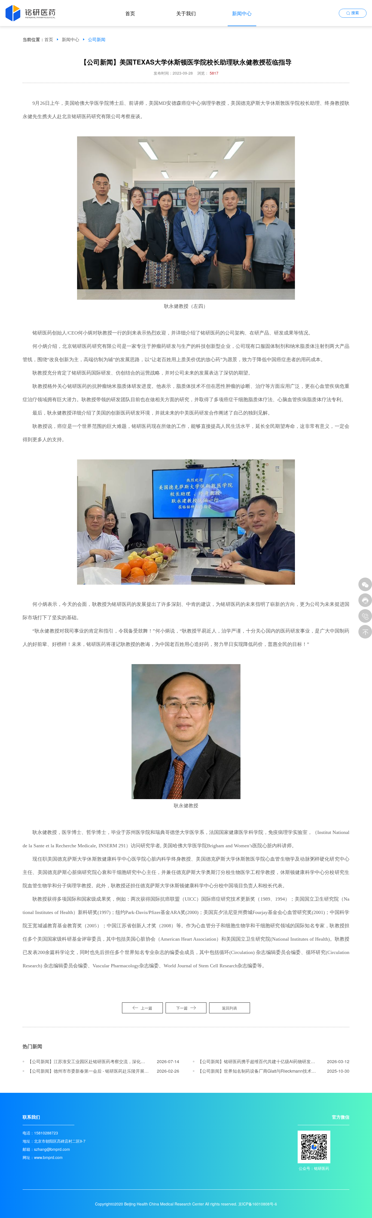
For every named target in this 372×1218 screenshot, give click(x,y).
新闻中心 (242, 13)
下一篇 (182, 1008)
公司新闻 (96, 39)
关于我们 (186, 13)
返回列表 (229, 1008)
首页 (130, 13)
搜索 (355, 13)
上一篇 (146, 1008)
